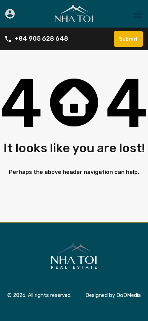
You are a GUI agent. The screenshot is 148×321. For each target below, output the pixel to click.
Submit (128, 39)
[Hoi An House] (74, 19)
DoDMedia (128, 295)
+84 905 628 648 (41, 38)
